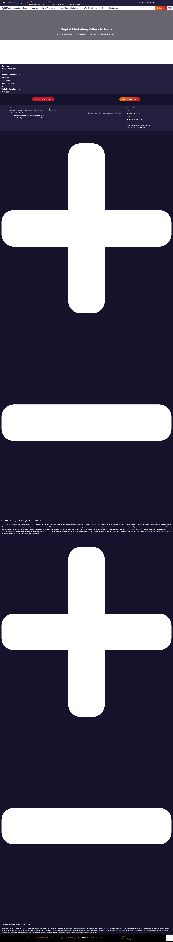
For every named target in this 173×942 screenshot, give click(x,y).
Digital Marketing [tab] (9, 69)
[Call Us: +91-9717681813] (50, 1)
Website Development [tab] (11, 75)
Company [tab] (6, 66)
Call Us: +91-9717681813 (57, 5)
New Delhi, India (74, 5)
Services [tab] (5, 77)
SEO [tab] (3, 72)
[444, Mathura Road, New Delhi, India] (128, 122)
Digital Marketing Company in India (71, 34)
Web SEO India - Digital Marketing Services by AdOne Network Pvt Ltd (27, 521)
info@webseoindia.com (37, 5)
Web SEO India (83, 938)
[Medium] (148, 3)
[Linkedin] (142, 3)
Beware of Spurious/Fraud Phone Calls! (16, 924)
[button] (86, 326)
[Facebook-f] (140, 3)
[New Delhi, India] (70, 1)
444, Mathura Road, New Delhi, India (139, 125)
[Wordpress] (153, 3)
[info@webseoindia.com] (30, 1)
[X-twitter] (145, 3)
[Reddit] (150, 3)
